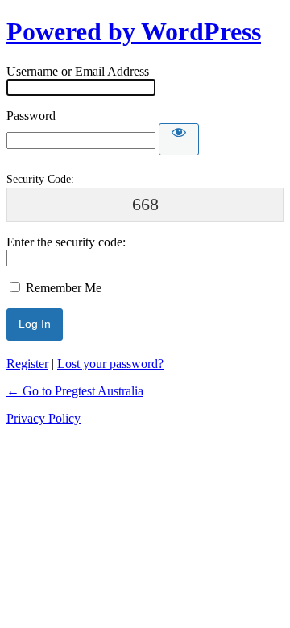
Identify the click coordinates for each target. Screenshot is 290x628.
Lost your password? (110, 363)
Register (27, 363)
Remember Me (64, 288)
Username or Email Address (77, 71)
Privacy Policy (43, 418)
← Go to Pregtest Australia (74, 391)
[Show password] (179, 139)
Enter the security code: (66, 242)
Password (31, 115)
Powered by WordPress (133, 31)
